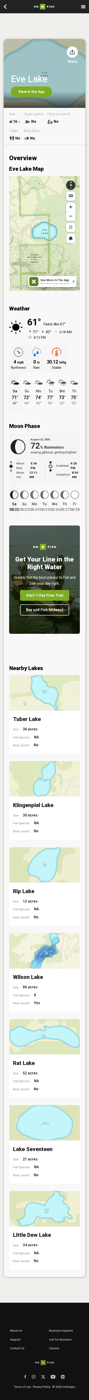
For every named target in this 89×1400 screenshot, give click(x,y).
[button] (72, 52)
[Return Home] (70, 238)
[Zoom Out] (70, 216)
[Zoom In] (70, 207)
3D (70, 196)
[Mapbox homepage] (20, 286)
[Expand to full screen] (70, 227)
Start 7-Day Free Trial (44, 595)
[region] (44, 233)
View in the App (31, 91)
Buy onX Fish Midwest (44, 610)
